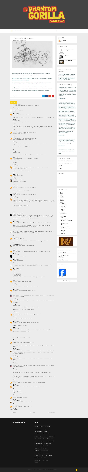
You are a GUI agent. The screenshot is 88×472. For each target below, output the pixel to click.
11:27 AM (14, 164)
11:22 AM (14, 155)
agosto (62, 209)
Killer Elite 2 (61, 256)
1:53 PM (14, 355)
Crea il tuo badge (61, 276)
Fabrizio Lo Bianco (16, 212)
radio (46, 455)
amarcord (36, 426)
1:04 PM (14, 196)
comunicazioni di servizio (38, 431)
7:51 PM (14, 262)
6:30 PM (14, 288)
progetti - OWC (37, 450)
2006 (61, 202)
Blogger (69, 280)
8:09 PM (14, 399)
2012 (61, 193)
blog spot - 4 (63, 214)
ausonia (14, 193)
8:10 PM (14, 292)
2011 (61, 195)
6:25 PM (14, 379)
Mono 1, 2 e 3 (61, 257)
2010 (61, 196)
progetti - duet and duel (47, 443)
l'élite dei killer (63, 224)
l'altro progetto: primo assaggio (67, 220)
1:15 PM (14, 339)
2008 (61, 199)
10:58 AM (14, 278)
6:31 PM (14, 384)
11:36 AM (14, 172)
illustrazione (45, 436)
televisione (36, 462)
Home (12, 30)
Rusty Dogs (18, 30)
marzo (62, 233)
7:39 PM (14, 258)
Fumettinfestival (37, 433)
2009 (61, 197)
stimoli (62, 217)
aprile (62, 231)
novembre (63, 205)
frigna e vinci (67, 55)
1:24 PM (14, 211)
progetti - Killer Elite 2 (45, 445)
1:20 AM (14, 298)
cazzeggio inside (47, 426)
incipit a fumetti (51, 436)
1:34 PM (14, 348)
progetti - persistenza (44, 450)
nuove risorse (63, 216)
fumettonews (48, 433)
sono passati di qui (37, 460)
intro (35, 438)
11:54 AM (14, 184)
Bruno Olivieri (15, 178)
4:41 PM (14, 228)
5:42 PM (14, 248)
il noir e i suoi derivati (38, 436)
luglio (62, 210)
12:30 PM (14, 320)
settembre (63, 207)
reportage (50, 455)
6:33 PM (14, 388)
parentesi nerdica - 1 (64, 219)
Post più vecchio (52, 412)
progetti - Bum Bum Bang (38, 443)
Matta (14, 293)
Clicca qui (60, 168)
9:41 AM (14, 271)
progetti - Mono (45, 448)
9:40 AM (14, 267)
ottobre (62, 206)
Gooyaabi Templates (52, 469)
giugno (62, 212)
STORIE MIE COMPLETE (63, 260)
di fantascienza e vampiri (65, 228)
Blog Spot (41, 426)
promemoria (36, 455)
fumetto (43, 433)
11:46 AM (14, 311)
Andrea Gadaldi (63, 40)
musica (52, 438)
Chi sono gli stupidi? (68, 60)
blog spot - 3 (63, 227)
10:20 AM (14, 107)
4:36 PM (14, 220)
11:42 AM (14, 177)
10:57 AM (14, 123)
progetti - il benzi (37, 445)
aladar (14, 165)
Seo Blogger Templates (37, 469)
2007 (61, 200)
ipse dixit (39, 438)
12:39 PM (14, 327)
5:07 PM (14, 235)
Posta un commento (14, 409)
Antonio (14, 108)
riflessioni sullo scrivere (38, 457)
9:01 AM (14, 408)
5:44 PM (14, 253)
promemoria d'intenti (65, 223)
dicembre (63, 203)
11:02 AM (14, 129)
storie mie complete (45, 460)
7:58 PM (14, 394)
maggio (62, 230)
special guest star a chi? (69, 50)
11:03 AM (14, 141)
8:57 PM (14, 403)
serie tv (45, 457)
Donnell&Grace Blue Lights (64, 255)
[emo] (14, 113)
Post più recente (13, 412)
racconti (42, 455)
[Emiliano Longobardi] (62, 272)
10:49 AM (14, 119)
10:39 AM (14, 112)
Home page (32, 412)
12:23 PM (14, 191)
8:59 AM (14, 304)
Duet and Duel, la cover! (65, 226)
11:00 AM (14, 283)
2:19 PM (14, 362)
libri (47, 438)
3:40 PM (14, 368)
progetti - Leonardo (37, 448)
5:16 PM (14, 243)
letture (44, 438)
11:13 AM (14, 151)
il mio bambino (63, 213)
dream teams (46, 431)
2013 (61, 192)
